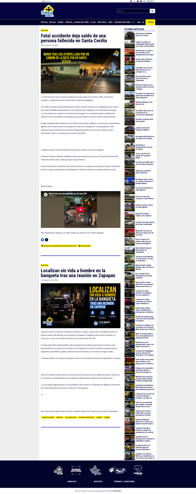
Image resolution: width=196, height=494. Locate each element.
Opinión (60, 22)
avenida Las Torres (48, 417)
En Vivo (151, 22)
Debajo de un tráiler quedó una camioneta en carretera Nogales (79, 233)
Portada (44, 22)
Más (139, 22)
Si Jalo (93, 22)
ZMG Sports (102, 22)
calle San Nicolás (70, 417)
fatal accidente (85, 246)
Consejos (69, 22)
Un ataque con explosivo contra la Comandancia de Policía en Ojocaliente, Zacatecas (88, 358)
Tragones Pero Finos (122, 22)
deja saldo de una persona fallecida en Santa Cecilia (59, 246)
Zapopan (107, 417)
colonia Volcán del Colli (86, 417)
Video (110, 22)
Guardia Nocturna (81, 22)
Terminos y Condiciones (124, 481)
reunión (99, 417)
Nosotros (98, 481)
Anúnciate (71, 481)
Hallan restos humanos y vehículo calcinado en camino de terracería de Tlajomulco (86, 411)
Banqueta (59, 417)
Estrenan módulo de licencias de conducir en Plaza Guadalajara (80, 150)
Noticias (52, 22)
